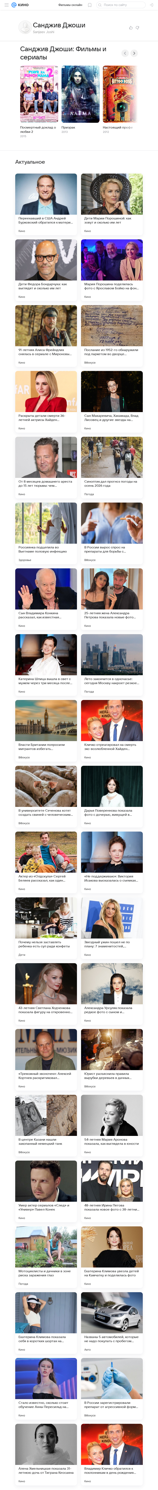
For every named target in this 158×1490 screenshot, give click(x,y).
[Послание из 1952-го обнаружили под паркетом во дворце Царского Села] (112, 336)
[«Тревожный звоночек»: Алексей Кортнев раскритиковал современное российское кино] (46, 1060)
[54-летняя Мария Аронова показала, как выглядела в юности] (112, 1125)
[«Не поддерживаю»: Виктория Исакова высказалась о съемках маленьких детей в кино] (112, 862)
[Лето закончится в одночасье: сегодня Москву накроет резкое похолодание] (112, 665)
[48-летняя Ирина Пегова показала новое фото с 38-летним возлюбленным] (112, 1191)
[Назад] (125, 53)
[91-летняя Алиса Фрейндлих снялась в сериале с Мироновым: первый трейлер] (46, 336)
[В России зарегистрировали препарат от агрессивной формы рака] (112, 1389)
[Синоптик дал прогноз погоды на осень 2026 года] (112, 467)
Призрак (68, 127)
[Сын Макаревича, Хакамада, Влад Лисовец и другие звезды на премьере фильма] (112, 402)
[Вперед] (134, 53)
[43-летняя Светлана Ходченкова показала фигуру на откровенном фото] (46, 994)
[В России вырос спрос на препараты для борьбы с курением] (112, 533)
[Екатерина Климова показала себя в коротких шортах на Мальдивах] (46, 1323)
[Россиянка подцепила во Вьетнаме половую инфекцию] (46, 533)
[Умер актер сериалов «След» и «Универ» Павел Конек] (46, 1191)
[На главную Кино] (22, 5)
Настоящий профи (118, 127)
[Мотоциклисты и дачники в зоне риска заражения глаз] (46, 1257)
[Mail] (14, 5)
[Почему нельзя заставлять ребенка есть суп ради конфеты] (46, 928)
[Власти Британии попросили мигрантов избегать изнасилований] (46, 731)
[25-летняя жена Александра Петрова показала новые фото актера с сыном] (112, 599)
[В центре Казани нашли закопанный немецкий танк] (46, 1125)
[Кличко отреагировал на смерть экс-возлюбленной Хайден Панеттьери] (112, 731)
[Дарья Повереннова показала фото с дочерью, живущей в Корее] (112, 796)
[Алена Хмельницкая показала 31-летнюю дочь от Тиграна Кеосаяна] (46, 1454)
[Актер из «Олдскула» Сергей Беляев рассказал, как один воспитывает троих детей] (46, 862)
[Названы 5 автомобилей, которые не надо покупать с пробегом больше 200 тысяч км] (112, 1323)
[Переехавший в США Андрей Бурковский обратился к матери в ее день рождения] (46, 204)
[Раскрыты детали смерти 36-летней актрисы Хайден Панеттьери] (46, 402)
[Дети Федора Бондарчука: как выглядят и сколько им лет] (46, 270)
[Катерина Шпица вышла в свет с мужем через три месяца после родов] (46, 665)
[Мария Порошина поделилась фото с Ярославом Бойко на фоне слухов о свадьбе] (112, 270)
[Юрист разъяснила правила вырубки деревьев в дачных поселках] (112, 1060)
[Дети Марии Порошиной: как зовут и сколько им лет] (112, 204)
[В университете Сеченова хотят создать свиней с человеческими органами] (46, 796)
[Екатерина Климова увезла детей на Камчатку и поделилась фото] (112, 1257)
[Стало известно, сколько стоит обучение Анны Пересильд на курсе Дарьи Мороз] (46, 1389)
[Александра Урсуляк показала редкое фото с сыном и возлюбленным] (112, 994)
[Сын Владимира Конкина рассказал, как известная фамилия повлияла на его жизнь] (46, 599)
